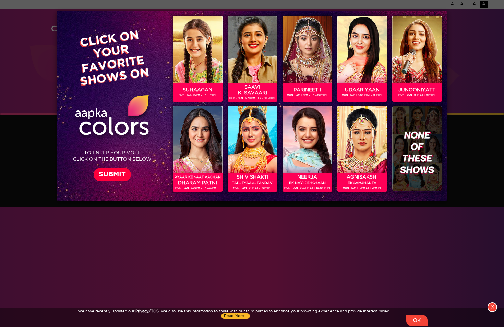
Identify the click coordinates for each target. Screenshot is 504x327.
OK (417, 320)
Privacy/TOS (147, 311)
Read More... (235, 316)
